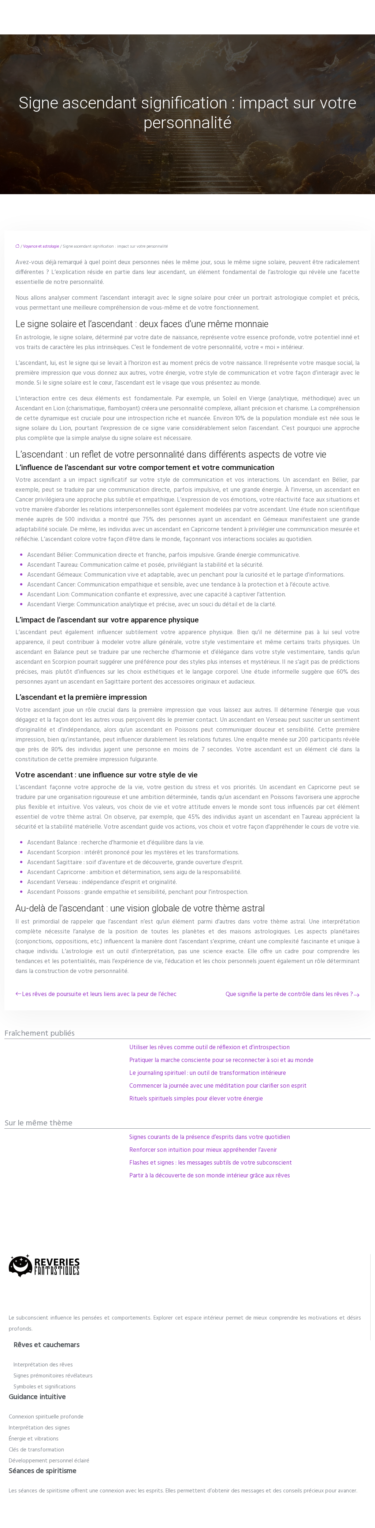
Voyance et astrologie (41, 246)
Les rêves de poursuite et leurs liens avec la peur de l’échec (99, 994)
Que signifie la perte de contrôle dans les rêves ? (289, 994)
